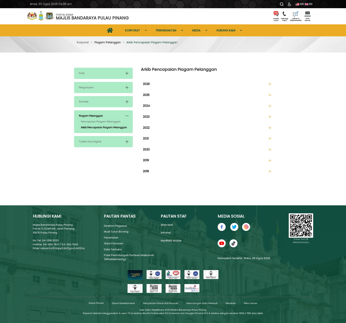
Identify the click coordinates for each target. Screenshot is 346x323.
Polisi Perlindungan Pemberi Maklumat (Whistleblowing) (129, 257)
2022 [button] (146, 128)
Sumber (84, 101)
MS (301, 4)
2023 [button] (146, 117)
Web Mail (167, 225)
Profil (81, 73)
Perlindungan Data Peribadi (201, 303)
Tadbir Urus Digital (90, 141)
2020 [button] (146, 149)
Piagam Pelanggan (91, 115)
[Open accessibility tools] (289, 4)
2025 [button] (146, 95)
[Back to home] (41, 16)
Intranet (166, 233)
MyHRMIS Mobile (171, 240)
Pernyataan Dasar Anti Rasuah (160, 303)
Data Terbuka (113, 249)
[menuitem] (110, 30)
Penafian (231, 303)
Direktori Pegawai (115, 226)
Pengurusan (86, 87)
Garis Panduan (113, 243)
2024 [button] (146, 106)
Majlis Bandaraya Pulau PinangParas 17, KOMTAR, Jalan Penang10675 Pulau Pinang (53, 229)
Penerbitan (111, 238)
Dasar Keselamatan (123, 303)
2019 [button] (146, 160)
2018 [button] (146, 171)
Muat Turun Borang (116, 232)
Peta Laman (250, 303)
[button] (127, 73)
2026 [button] (146, 84)
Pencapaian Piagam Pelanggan (101, 121)
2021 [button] (146, 138)
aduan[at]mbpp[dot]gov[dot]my (62, 248)
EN (310, 4)
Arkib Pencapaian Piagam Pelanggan (104, 127)
